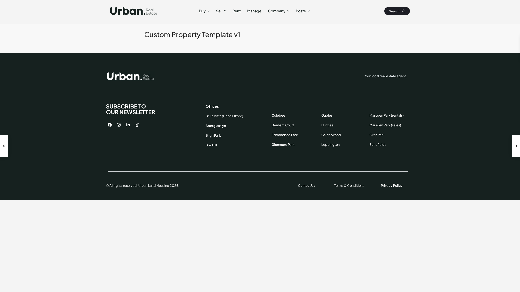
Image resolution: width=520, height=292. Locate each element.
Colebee (278, 115)
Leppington (330, 144)
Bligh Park (213, 135)
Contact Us (306, 185)
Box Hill (211, 145)
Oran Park (377, 135)
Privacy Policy (392, 185)
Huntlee (327, 125)
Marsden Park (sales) (385, 125)
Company (276, 11)
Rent (237, 11)
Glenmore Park (283, 144)
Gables (327, 115)
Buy (202, 11)
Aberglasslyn (216, 125)
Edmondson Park (285, 135)
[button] (204, 11)
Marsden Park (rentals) (386, 115)
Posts (301, 11)
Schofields (377, 144)
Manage (254, 11)
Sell (219, 11)
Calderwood (331, 135)
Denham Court (283, 125)
